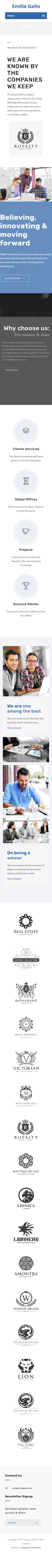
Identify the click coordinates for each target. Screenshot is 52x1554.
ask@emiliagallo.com (22, 1488)
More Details (14, 727)
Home (22, 30)
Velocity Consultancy (31, 1547)
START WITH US (11, 370)
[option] (26, 139)
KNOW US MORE (12, 278)
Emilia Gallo (26, 6)
